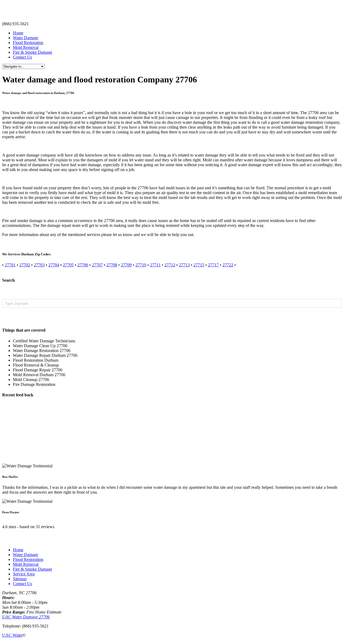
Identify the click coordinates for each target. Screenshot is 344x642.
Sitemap (20, 578)
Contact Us (22, 57)
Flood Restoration (28, 42)
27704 (53, 265)
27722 (228, 265)
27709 (126, 265)
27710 (140, 265)
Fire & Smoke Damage (32, 52)
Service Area (24, 574)
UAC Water (12, 635)
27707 (97, 265)
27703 (39, 265)
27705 (68, 265)
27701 (10, 265)
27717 (213, 265)
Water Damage (25, 37)
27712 (169, 265)
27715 (199, 265)
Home (18, 33)
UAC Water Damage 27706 (26, 617)
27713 (184, 265)
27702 (24, 265)
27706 (82, 265)
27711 (155, 265)
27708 (111, 265)
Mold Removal (25, 47)
